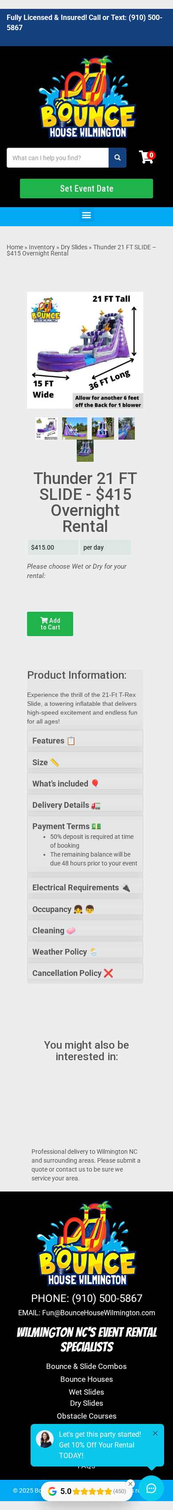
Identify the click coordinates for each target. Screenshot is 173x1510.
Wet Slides (86, 1392)
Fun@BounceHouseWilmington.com (98, 1313)
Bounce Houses (86, 1379)
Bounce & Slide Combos (86, 1366)
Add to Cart (50, 624)
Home (15, 247)
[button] (86, 214)
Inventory (42, 247)
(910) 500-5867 (107, 1298)
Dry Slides (74, 247)
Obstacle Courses (87, 1416)
